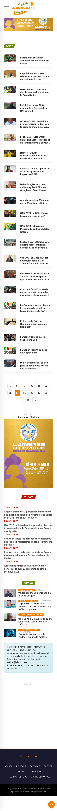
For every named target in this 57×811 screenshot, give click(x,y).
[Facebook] (21, 756)
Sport (20, 771)
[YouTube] (36, 756)
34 (17, 393)
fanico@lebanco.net (17, 662)
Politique (21, 766)
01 (17, 386)
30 (32, 386)
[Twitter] (28, 756)
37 (39, 393)
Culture (48, 766)
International (35, 771)
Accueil (9, 766)
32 (46, 386)
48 (28, 400)
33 (10, 393)
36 (32, 393)
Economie (35, 766)
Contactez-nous (18, 777)
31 (39, 386)
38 (46, 393)
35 (24, 393)
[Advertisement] (28, 715)
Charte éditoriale (40, 777)
